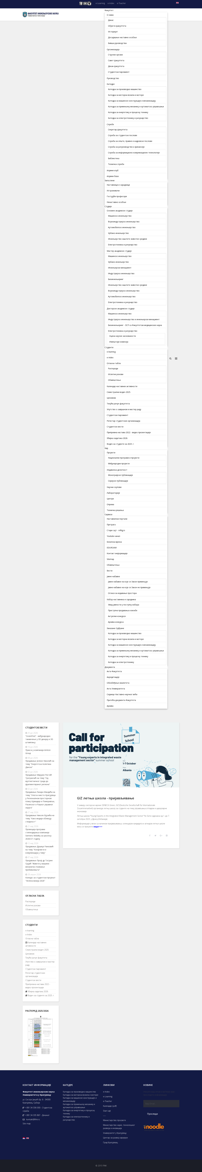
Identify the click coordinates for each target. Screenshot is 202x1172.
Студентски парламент (35, 969)
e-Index (111, 3)
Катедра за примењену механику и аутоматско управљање (79, 1106)
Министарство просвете (114, 1120)
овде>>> (97, 826)
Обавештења (31, 909)
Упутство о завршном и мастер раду (40, 963)
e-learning (29, 930)
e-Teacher (121, 3)
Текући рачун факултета (36, 957)
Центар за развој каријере (115, 1137)
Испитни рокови (32, 905)
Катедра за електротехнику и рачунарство (76, 1118)
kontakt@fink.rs (33, 1119)
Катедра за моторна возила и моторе (80, 1095)
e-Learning (100, 3)
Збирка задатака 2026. (37, 991)
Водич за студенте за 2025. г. (40, 995)
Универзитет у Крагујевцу (114, 1133)
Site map (27, 1123)
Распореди (30, 901)
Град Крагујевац (110, 1142)
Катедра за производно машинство (79, 1091)
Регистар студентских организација (35, 975)
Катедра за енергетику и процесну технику (79, 1112)
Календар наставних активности (35, 944)
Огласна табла (32, 938)
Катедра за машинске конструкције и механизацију (80, 1099)
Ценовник (29, 953)
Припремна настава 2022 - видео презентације (37, 986)
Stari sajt (107, 1110)
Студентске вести (33, 980)
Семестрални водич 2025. (37, 949)
